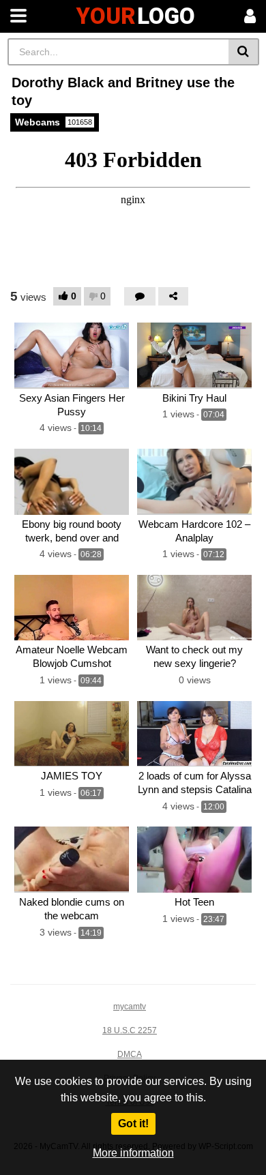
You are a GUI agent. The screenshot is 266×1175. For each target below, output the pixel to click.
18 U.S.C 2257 (129, 1030)
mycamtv (129, 1006)
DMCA (129, 1054)
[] (243, 51)
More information (133, 1153)
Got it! (133, 1123)
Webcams (53, 122)
